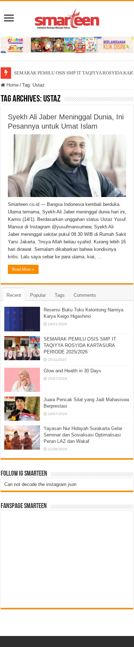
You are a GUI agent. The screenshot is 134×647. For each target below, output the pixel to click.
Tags (60, 295)
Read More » (23, 269)
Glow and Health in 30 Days (72, 370)
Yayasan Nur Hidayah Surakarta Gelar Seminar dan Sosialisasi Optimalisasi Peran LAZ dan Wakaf (83, 435)
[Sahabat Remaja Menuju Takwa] (67, 17)
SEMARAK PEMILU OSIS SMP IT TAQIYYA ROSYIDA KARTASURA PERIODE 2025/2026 (80, 345)
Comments (85, 295)
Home (12, 85)
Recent (13, 295)
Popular (38, 295)
